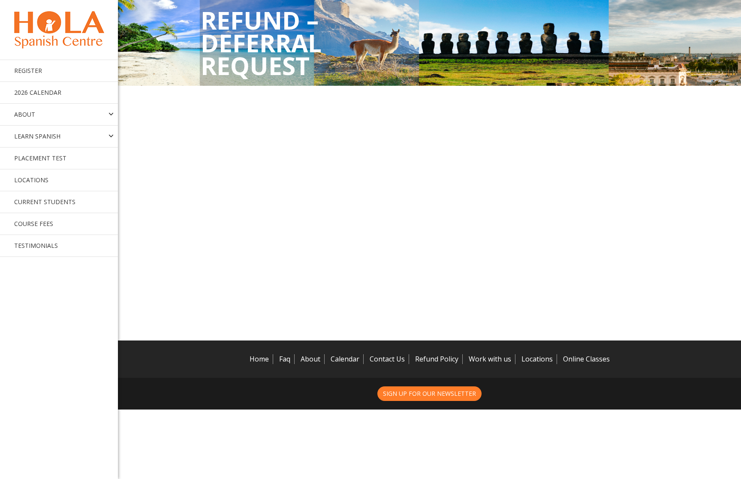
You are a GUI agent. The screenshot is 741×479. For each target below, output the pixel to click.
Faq (284, 359)
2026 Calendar (37, 92)
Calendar (345, 359)
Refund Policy (436, 359)
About (310, 359)
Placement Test (40, 158)
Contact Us (387, 359)
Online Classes (586, 359)
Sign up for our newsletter (429, 393)
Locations (31, 180)
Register (28, 70)
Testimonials (36, 245)
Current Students (44, 202)
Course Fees (33, 224)
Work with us (490, 359)
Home (259, 359)
